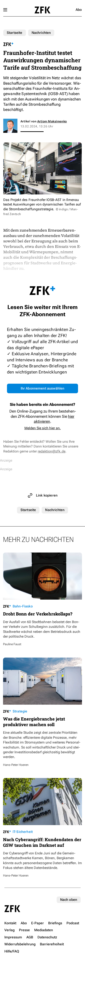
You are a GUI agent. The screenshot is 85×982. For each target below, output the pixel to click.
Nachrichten (41, 33)
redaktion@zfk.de (51, 451)
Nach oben (68, 900)
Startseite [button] (42, 10)
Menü (5, 9)
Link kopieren (47, 495)
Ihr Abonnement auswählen (43, 388)
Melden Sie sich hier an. (42, 428)
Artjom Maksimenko (52, 121)
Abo (79, 10)
